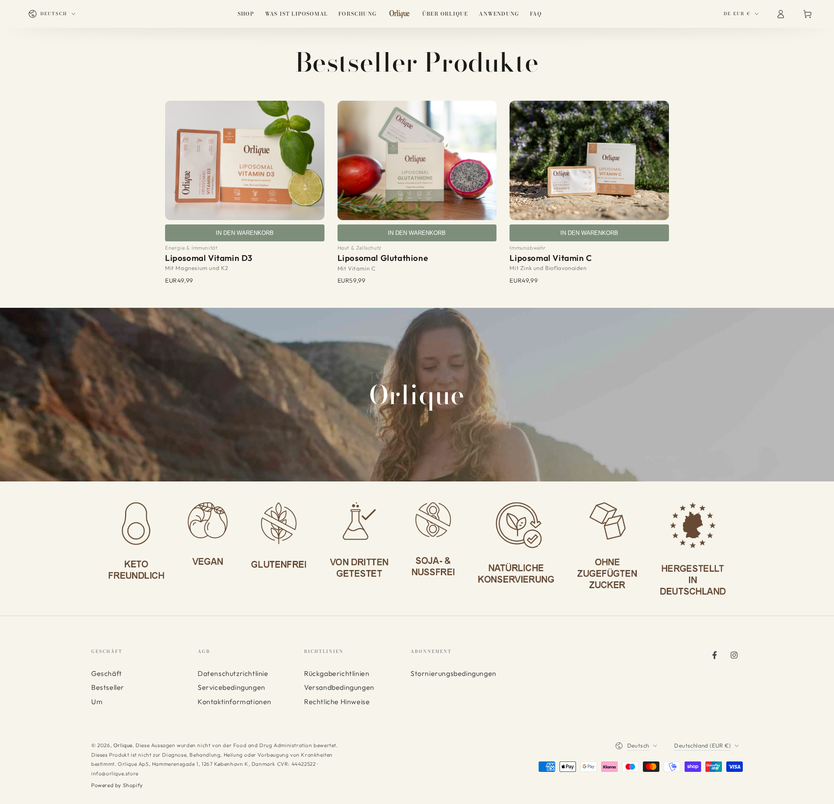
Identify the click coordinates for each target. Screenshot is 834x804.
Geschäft (106, 673)
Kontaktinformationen (234, 701)
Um (97, 701)
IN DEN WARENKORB (245, 233)
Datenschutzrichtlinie (233, 673)
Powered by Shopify (117, 785)
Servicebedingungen (231, 687)
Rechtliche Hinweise (337, 701)
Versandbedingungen (339, 687)
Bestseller (107, 687)
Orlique (122, 745)
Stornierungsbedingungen (453, 673)
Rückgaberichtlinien (336, 673)
